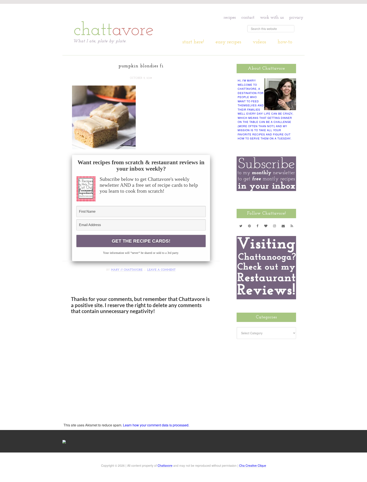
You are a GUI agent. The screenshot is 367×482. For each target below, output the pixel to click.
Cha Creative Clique (252, 465)
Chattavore (114, 21)
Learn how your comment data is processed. (156, 425)
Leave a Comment (161, 270)
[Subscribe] (292, 225)
